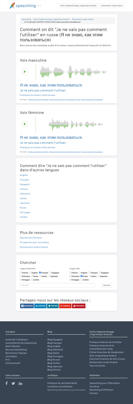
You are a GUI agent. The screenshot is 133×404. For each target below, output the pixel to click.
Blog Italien (53, 353)
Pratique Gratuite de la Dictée (105, 342)
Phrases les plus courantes (34, 242)
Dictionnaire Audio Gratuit (112, 6)
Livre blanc (11, 356)
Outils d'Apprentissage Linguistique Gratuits (78, 6)
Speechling (26, 19)
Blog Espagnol (54, 339)
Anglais (24, 175)
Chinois (24, 189)
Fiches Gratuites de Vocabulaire (106, 352)
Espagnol (25, 184)
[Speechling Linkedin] (22, 384)
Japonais (25, 203)
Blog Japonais (54, 366)
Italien (23, 198)
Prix (7, 359)
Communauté (12, 363)
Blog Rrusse (53, 359)
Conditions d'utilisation (60, 386)
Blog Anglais (54, 346)
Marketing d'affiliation (101, 389)
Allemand (25, 193)
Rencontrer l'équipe (16, 353)
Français (24, 179)
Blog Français (54, 343)
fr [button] (38, 6)
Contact (93, 393)
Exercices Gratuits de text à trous (107, 358)
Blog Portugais (55, 356)
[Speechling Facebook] (8, 384)
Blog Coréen (53, 363)
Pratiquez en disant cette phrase (37, 95)
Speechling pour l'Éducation (104, 383)
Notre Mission (12, 346)
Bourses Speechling (16, 349)
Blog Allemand (55, 349)
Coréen (24, 217)
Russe (23, 207)
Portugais (25, 212)
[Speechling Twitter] (14, 384)
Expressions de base (31, 237)
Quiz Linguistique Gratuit (103, 355)
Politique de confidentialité (62, 383)
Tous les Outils (97, 365)
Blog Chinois (54, 369)
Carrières (94, 386)
